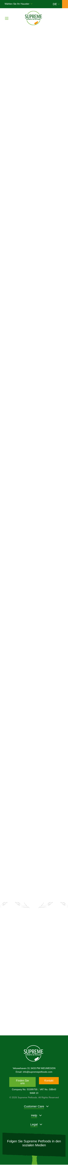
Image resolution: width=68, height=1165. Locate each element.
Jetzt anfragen (34, 1016)
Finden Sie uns (22, 1082)
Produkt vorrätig (51, 294)
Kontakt (48, 1080)
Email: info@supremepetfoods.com (34, 1072)
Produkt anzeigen (22, 294)
